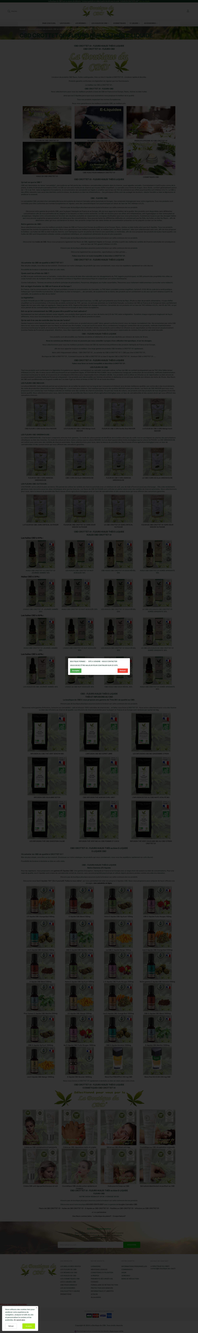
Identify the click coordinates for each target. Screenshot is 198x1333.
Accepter (29, 1326)
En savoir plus (19, 1320)
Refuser (11, 1326)
